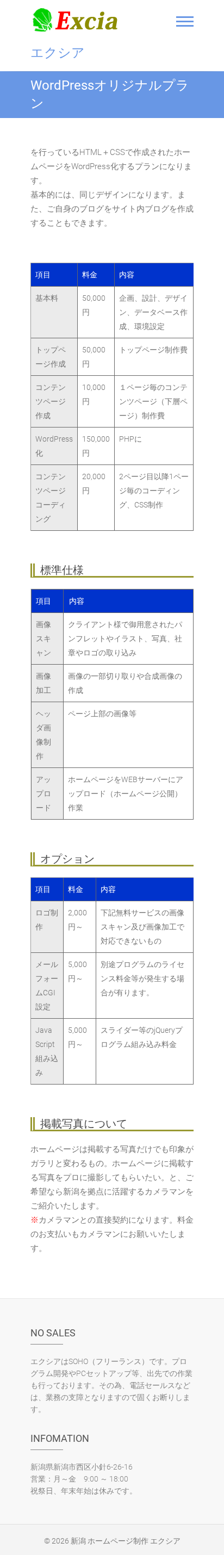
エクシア (57, 53)
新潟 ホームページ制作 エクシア (126, 1541)
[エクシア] (78, 19)
